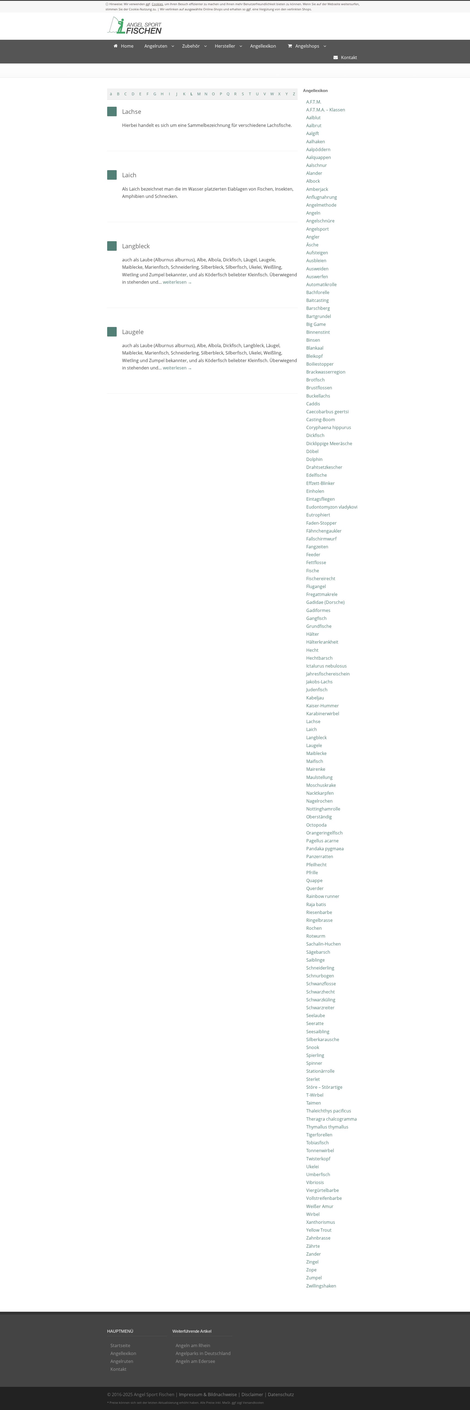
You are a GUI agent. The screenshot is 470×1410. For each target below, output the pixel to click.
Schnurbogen (320, 976)
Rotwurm (315, 936)
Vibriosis (315, 1182)
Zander (313, 1254)
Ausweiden (317, 269)
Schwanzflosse (321, 984)
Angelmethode (321, 205)
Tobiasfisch (317, 1143)
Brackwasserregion (325, 372)
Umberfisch (318, 1174)
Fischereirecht (320, 579)
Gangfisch (316, 618)
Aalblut (313, 118)
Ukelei (312, 1167)
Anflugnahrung (321, 197)
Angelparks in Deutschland (203, 1353)
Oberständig (319, 817)
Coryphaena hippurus (328, 427)
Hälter (312, 634)
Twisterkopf (318, 1159)
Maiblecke (316, 753)
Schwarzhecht (320, 992)
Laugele (133, 332)
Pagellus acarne (322, 841)
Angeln (313, 213)
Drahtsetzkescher (324, 467)
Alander (314, 173)
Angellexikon (123, 1353)
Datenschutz (281, 1394)
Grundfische (319, 626)
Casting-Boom (320, 420)
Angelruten (121, 1361)
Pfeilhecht (316, 865)
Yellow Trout (319, 1230)
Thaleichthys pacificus (328, 1111)
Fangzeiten (317, 547)
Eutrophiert (318, 515)
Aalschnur (316, 165)
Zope (311, 1270)
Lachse (131, 111)
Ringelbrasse (319, 920)
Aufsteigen (317, 253)
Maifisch (314, 761)
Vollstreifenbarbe (324, 1198)
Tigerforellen (319, 1135)
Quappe (314, 880)
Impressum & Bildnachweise (208, 1394)
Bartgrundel (318, 316)
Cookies (157, 4)
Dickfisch (315, 435)
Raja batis (316, 904)
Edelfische (316, 475)
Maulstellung (319, 777)
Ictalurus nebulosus (326, 666)
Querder (315, 888)
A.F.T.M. (313, 102)
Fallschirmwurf (321, 539)
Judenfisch (316, 690)
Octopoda (316, 825)
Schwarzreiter (320, 1008)
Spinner (314, 1063)
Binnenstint (318, 332)
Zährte (313, 1246)
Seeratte (315, 1023)
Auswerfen (317, 277)
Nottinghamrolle (323, 809)
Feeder (313, 555)
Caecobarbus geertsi (327, 412)
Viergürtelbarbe (322, 1190)
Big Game (316, 324)
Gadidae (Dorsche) (325, 602)
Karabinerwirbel (322, 714)
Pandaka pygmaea (325, 849)
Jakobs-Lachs (319, 682)
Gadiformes (318, 610)
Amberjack (317, 189)
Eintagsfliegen (320, 499)
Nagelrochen (319, 801)
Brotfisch (315, 380)
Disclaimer (252, 1394)
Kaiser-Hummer (322, 706)
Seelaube (315, 1015)
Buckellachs (318, 396)
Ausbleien (316, 261)
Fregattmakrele (322, 594)
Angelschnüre (320, 221)
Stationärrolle (320, 1071)
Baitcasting (317, 300)
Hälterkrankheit (322, 642)
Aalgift (312, 133)
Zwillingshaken (321, 1286)
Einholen (315, 491)
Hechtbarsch (319, 658)
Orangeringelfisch (324, 833)
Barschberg (318, 308)
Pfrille (312, 873)
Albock (313, 181)
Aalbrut (313, 126)
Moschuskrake (321, 785)
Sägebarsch (318, 952)
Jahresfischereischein (328, 674)
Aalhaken (315, 142)
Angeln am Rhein (193, 1345)
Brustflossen (319, 388)
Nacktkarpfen (320, 793)
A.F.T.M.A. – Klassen (325, 110)
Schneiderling (320, 968)
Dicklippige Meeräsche (329, 443)
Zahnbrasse (318, 1238)
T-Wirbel (314, 1095)
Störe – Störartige (324, 1087)
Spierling (315, 1055)
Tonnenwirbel (320, 1151)
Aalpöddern (318, 149)
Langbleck (136, 246)
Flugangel (316, 586)
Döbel (312, 451)
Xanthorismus (320, 1222)
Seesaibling (317, 1032)
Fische (312, 571)
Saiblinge (315, 960)
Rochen (314, 928)
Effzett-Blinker (320, 483)
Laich (129, 175)
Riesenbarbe (319, 912)
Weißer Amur (319, 1206)
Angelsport (317, 229)
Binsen (313, 340)
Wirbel (313, 1214)
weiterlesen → (177, 282)
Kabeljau (315, 698)
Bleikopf (314, 356)
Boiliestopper (320, 364)
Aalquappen (318, 157)
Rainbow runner (322, 896)
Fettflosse (316, 562)
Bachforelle (317, 292)
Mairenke (315, 769)
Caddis (313, 404)
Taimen (313, 1103)
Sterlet (313, 1079)
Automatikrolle (321, 284)
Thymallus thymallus (327, 1127)
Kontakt (118, 1369)
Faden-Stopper (321, 523)
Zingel (312, 1262)
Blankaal (314, 348)
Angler (313, 237)
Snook (312, 1047)
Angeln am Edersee (195, 1361)
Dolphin (314, 459)
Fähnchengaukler (324, 531)
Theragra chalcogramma (331, 1119)
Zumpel (314, 1278)
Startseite (120, 1345)
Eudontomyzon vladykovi (331, 507)
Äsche (312, 245)
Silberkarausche (322, 1039)
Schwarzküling (320, 1000)
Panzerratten (319, 857)
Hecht (312, 650)
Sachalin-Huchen (323, 944)
